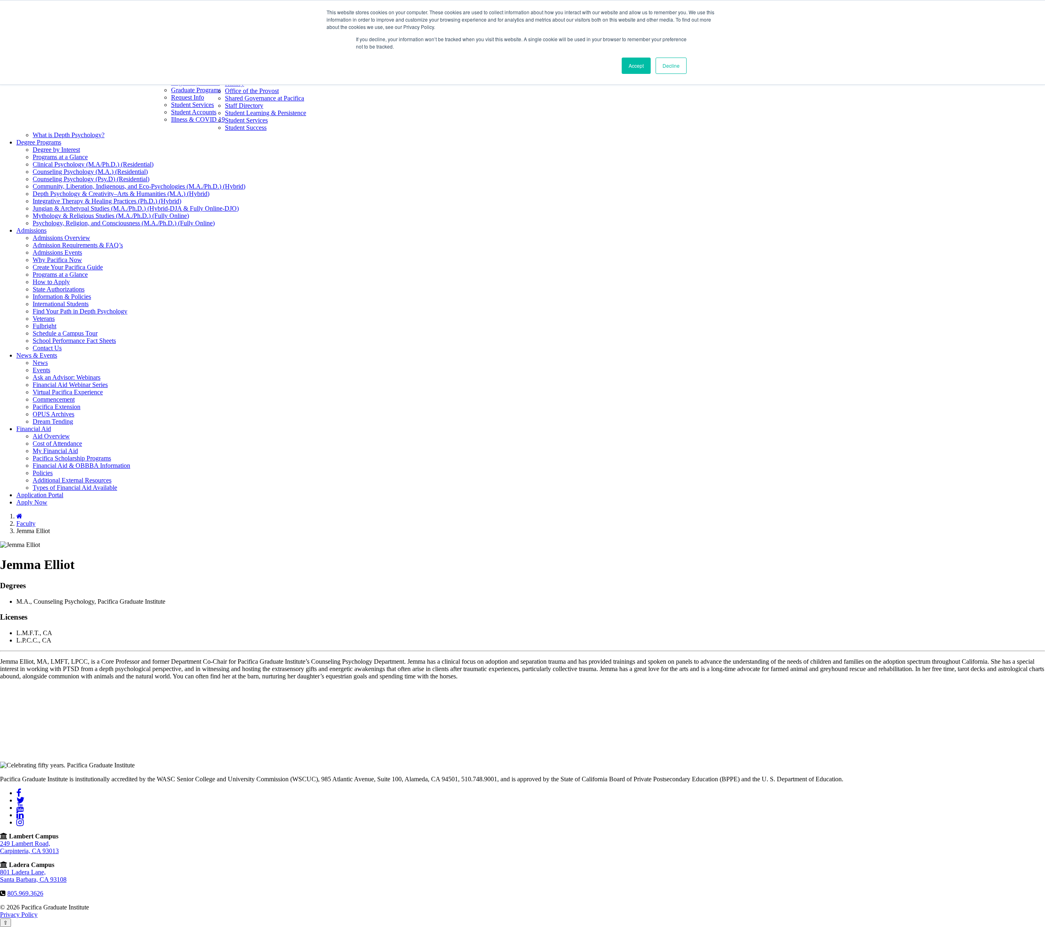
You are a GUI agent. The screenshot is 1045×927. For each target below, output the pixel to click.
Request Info (187, 97)
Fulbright (44, 325)
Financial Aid (33, 428)
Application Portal (39, 494)
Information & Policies (62, 296)
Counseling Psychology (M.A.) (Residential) (90, 171)
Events (41, 370)
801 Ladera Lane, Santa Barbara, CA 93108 (33, 876)
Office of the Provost (252, 90)
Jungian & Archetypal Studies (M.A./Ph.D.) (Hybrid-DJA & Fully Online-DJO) (136, 208)
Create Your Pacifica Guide (68, 267)
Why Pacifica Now (57, 259)
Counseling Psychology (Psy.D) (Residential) (91, 179)
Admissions (31, 230)
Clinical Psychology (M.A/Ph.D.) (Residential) (93, 164)
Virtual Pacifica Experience (68, 392)
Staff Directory (244, 105)
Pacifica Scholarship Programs (72, 458)
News (40, 362)
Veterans (44, 318)
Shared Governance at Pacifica (264, 98)
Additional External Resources (72, 480)
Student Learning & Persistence (265, 112)
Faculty (26, 523)
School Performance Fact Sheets (74, 340)
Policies (43, 472)
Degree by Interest (56, 149)
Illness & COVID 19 (198, 119)
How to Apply (51, 281)
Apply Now (31, 502)
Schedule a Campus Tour (65, 333)
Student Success (246, 127)
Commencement (54, 399)
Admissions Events (57, 252)
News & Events (36, 355)
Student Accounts (193, 112)
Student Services (192, 104)
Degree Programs (38, 142)
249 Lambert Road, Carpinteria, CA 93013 (29, 847)
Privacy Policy (19, 914)
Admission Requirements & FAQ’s (78, 245)
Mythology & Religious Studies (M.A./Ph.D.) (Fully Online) (111, 215)
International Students (61, 303)
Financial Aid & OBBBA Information (81, 465)
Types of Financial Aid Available (75, 487)
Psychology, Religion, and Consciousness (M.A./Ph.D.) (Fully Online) (124, 223)
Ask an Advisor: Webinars (66, 377)
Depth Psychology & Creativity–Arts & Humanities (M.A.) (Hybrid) (121, 193)
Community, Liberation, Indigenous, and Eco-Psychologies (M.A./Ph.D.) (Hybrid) (139, 186)
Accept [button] (636, 65)
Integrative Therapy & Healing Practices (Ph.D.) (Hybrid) (107, 201)
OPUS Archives (53, 414)
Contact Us (47, 348)
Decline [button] (671, 65)
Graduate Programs (196, 90)
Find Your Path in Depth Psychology (80, 311)
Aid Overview (51, 436)
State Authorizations (58, 289)
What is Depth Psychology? (68, 134)
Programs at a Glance (60, 156)
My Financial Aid (55, 450)
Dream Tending (53, 421)
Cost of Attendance (57, 443)
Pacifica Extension (56, 406)
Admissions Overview (61, 237)
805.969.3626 (25, 893)
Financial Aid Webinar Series (70, 384)
